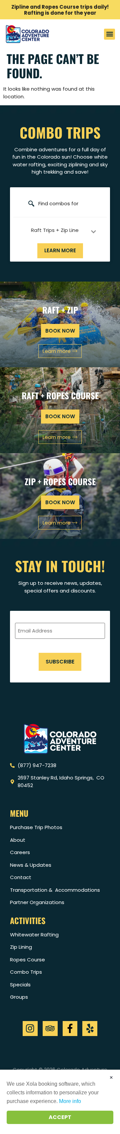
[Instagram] (30, 1028)
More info (70, 1101)
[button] (109, 34)
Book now (60, 330)
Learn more (60, 250)
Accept (60, 1117)
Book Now (60, 502)
